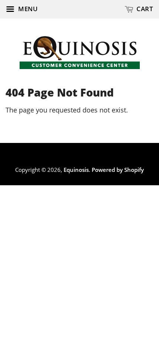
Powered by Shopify (118, 169)
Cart (144, 8)
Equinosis (76, 169)
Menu (27, 8)
